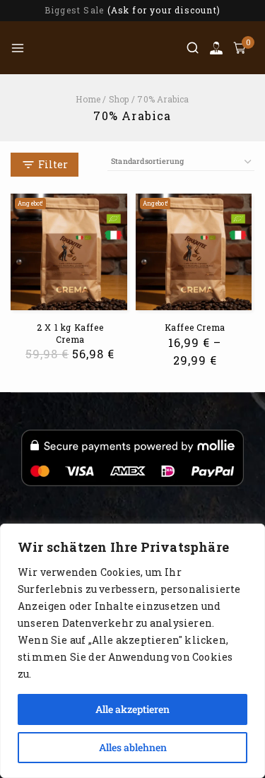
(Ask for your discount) (164, 10)
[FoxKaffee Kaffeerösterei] (106, 48)
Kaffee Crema (195, 327)
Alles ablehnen (133, 747)
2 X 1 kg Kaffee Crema (70, 333)
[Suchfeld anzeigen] (192, 47)
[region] (132, 651)
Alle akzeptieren (132, 709)
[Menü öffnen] (18, 48)
